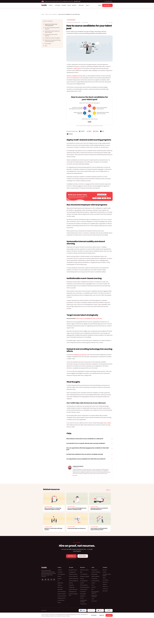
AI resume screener (62, 596)
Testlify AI (60, 570)
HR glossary (82, 596)
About (87, 5)
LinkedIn (75, 475)
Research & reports (84, 570)
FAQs (46, 45)
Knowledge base (83, 580)
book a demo (107, 423)
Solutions (74, 5)
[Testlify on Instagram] (48, 579)
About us (105, 570)
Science (59, 576)
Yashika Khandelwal (78, 466)
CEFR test (71, 583)
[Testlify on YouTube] (54, 579)
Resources (81, 5)
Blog (46, 14)
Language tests (72, 572)
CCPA (92, 598)
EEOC (92, 589)
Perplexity (71, 134)
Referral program (84, 585)
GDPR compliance (95, 576)
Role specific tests (73, 570)
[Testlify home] (44, 5)
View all (108, 490)
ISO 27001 (93, 587)
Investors (105, 584)
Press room (105, 582)
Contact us (105, 588)
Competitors (83, 591)
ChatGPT (83, 131)
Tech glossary (83, 603)
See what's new (77, 1)
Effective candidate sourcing (74, 76)
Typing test (71, 585)
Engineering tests (72, 591)
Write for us (105, 586)
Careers (104, 572)
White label (60, 589)
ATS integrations (61, 574)
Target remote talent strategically (52, 38)
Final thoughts (48, 43)
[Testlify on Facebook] (51, 579)
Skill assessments (61, 598)
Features (59, 585)
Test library (57, 5)
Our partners (105, 580)
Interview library (61, 600)
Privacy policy (94, 570)
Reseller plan (60, 583)
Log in (99, 5)
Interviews (63, 5)
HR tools (82, 598)
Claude (96, 131)
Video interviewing (62, 591)
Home (42, 14)
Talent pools (76, 68)
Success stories (83, 589)
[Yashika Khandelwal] (70, 471)
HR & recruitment (53, 14)
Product (51, 5)
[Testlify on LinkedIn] (42, 579)
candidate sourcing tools (80, 354)
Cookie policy (94, 578)
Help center (105, 590)
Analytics (60, 578)
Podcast (82, 583)
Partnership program (84, 587)
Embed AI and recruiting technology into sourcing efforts (53, 41)
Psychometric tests (73, 589)
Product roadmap (62, 593)
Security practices (95, 580)
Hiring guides (83, 593)
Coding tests (72, 587)
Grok (103, 131)
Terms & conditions (95, 572)
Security (93, 583)
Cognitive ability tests (73, 578)
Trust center (94, 601)
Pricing (69, 5)
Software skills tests (73, 576)
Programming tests (73, 574)
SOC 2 (92, 585)
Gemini (89, 131)
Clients (104, 577)
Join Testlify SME (83, 574)
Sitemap (82, 578)
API (58, 580)
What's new (60, 587)
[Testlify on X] (45, 579)
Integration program (84, 576)
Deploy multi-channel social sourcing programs (51, 25)
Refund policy (94, 574)
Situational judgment (73, 580)
